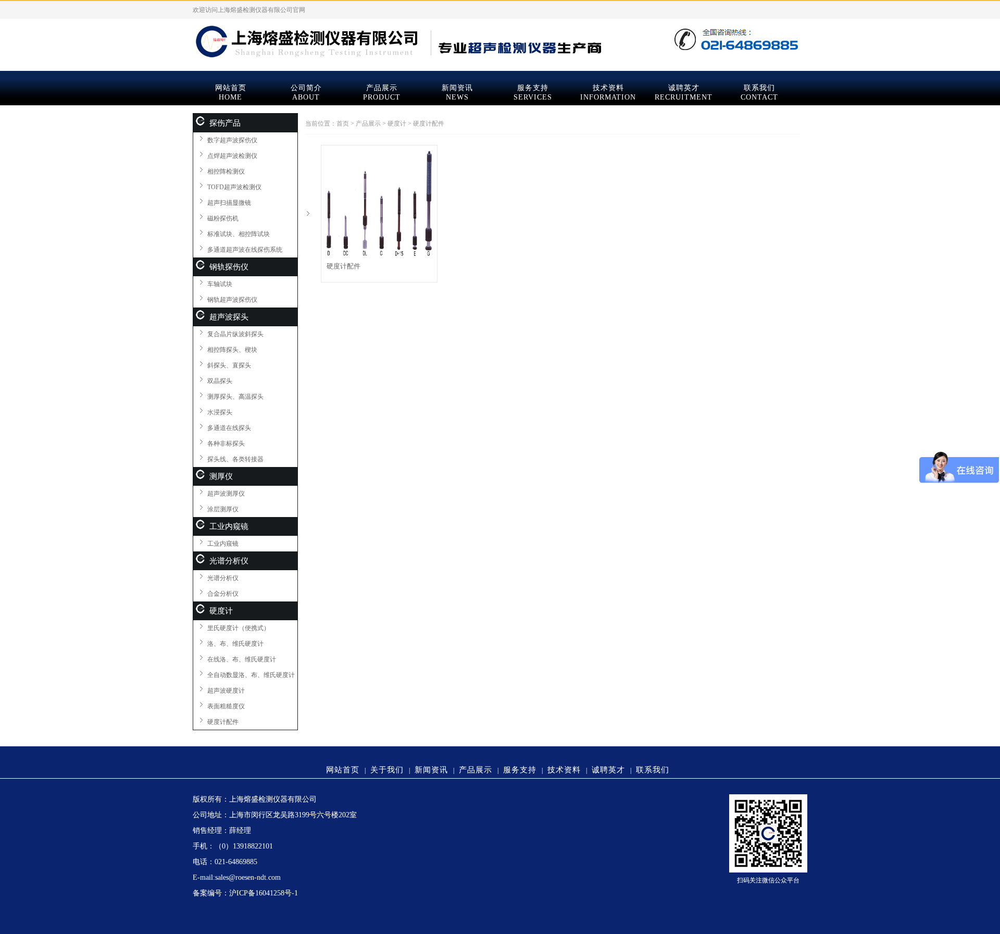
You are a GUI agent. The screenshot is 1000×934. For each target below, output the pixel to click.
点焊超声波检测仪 (232, 155)
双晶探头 (219, 381)
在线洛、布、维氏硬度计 (241, 659)
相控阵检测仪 (226, 171)
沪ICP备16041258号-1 (263, 893)
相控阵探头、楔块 (232, 349)
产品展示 (381, 88)
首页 (342, 123)
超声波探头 (228, 317)
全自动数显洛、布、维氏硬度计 (251, 675)
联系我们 (759, 88)
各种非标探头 (226, 443)
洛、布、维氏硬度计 (235, 643)
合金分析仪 (223, 593)
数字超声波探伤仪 (232, 140)
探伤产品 (225, 123)
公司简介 (306, 88)
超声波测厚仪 (226, 493)
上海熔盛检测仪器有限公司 (500, 39)
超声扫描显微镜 (229, 202)
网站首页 (230, 88)
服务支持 (532, 88)
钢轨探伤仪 (228, 267)
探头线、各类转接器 (235, 459)
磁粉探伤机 (223, 218)
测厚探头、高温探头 (235, 396)
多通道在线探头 (229, 428)
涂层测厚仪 (223, 509)
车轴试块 (219, 284)
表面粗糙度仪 (226, 706)
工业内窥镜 (228, 526)
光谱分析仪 (228, 561)
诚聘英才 (683, 88)
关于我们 (387, 770)
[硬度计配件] (379, 253)
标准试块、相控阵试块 (238, 234)
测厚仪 (221, 476)
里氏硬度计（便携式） (238, 628)
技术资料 (608, 88)
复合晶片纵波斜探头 (235, 334)
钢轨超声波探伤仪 (232, 299)
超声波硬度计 (226, 690)
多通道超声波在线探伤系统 (244, 249)
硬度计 (221, 611)
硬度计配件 (223, 722)
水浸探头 (219, 412)
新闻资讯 (457, 88)
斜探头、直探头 (229, 365)
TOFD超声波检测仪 (234, 187)
